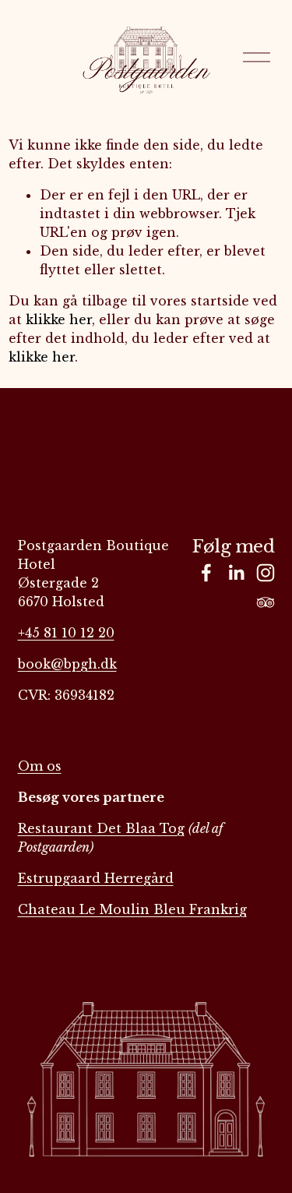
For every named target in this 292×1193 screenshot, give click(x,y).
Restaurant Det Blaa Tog (101, 828)
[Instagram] (265, 572)
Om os (40, 766)
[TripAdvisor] (265, 602)
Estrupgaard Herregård (96, 878)
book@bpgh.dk (67, 664)
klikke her (59, 319)
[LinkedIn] (236, 572)
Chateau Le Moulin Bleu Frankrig (132, 909)
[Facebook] (206, 572)
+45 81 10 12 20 (66, 633)
